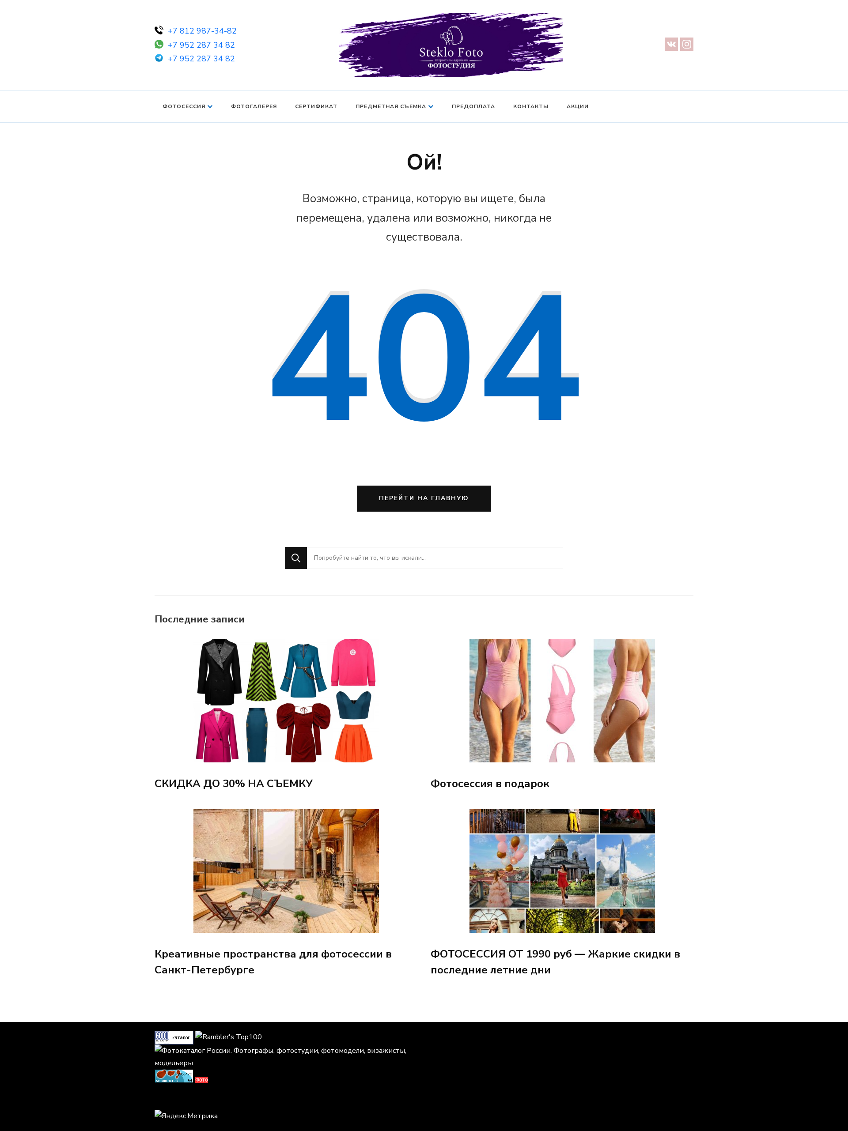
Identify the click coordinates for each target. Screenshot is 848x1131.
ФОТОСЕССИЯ (184, 106)
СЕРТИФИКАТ (316, 106)
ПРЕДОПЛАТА (473, 106)
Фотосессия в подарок (490, 784)
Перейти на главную (424, 498)
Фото (201, 1080)
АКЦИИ (578, 106)
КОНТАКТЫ (531, 106)
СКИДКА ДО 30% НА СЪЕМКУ (234, 784)
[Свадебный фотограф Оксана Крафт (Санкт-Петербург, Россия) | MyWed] (174, 1099)
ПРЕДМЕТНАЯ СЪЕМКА (391, 106)
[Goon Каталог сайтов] (174, 1037)
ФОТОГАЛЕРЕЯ (254, 106)
